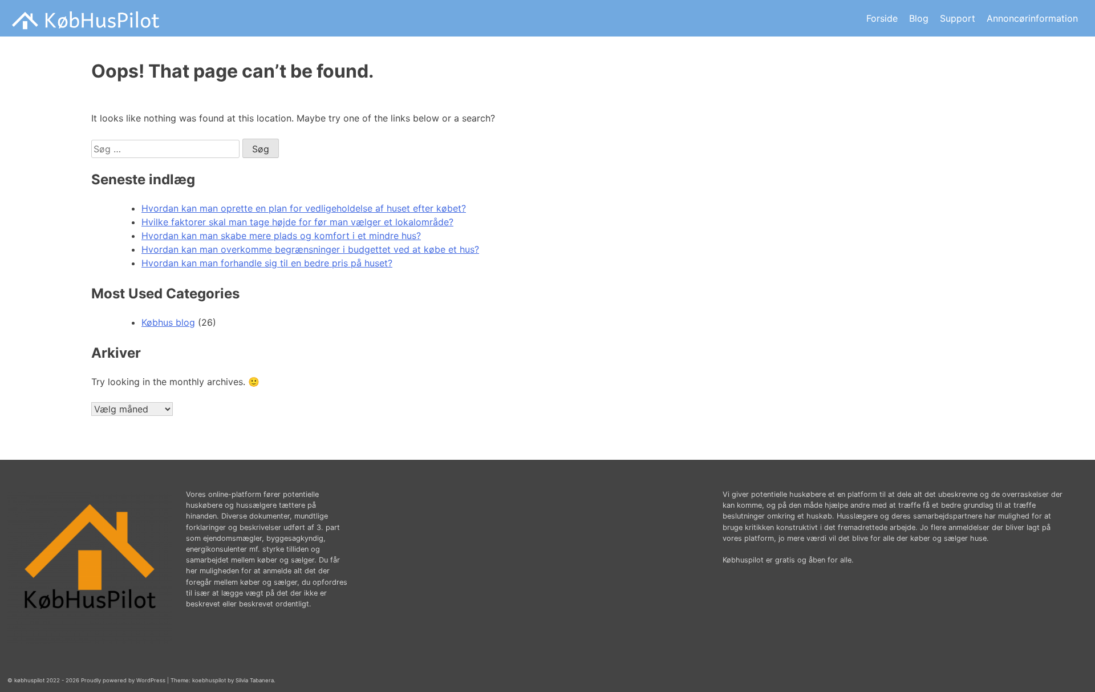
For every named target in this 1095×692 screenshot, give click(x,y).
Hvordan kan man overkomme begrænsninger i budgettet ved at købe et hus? (310, 249)
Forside (882, 18)
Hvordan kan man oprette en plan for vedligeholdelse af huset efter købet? (303, 208)
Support (957, 18)
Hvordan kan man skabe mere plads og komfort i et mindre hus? (281, 235)
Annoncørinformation (1032, 18)
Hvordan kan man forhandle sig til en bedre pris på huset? (266, 263)
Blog (918, 18)
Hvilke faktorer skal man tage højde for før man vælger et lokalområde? (297, 222)
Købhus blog (168, 322)
